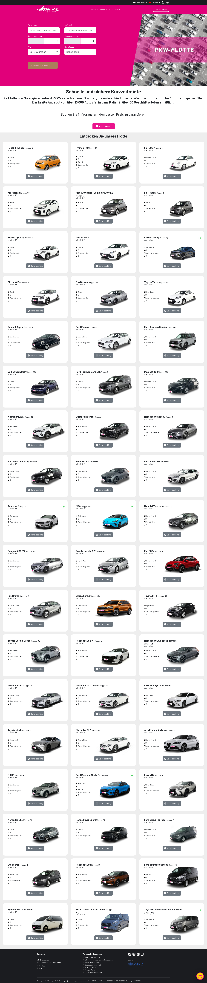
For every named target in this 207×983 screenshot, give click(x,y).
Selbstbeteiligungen (92, 962)
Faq (40, 968)
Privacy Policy (90, 970)
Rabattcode (69, 47)
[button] (103, 126)
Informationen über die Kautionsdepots (99, 960)
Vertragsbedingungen (93, 957)
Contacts (42, 966)
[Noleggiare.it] (48, 9)
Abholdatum (33, 25)
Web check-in (141, 3)
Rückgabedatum (71, 36)
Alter (30, 47)
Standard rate (90, 967)
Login (166, 3)
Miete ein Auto (105, 9)
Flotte (117, 9)
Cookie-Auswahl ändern (93, 972)
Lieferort (68, 25)
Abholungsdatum (35, 36)
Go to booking (36, 176)
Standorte (93, 9)
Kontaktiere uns (161, 9)
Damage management (93, 965)
